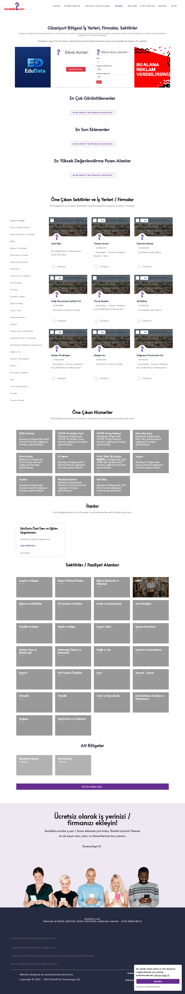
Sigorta (13, 365)
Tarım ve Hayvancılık (18, 386)
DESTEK (174, 6)
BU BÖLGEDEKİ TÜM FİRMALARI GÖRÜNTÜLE (92, 112)
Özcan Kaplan (101, 301)
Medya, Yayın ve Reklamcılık (21, 331)
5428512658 (144, 248)
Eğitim (12, 241)
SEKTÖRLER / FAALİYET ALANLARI (97, 6)
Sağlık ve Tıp (15, 352)
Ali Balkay (142, 301)
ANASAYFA (56, 6)
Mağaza (13, 324)
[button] (92, 786)
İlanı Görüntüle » (28, 546)
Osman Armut (101, 243)
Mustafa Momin (145, 243)
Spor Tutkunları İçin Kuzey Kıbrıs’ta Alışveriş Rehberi (34, 964)
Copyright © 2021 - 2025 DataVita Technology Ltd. (50, 979)
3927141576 (143, 359)
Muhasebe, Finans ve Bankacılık (23, 338)
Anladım (158, 981)
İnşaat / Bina (15, 310)
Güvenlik (13, 289)
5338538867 (58, 305)
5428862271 (101, 248)
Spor (12, 379)
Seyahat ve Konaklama (19, 358)
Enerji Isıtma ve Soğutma (20, 276)
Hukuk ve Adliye (16, 303)
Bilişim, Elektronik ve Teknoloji (22, 234)
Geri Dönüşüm (16, 282)
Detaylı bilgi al (161, 975)
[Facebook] (92, 930)
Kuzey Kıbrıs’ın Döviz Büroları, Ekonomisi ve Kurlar (33, 938)
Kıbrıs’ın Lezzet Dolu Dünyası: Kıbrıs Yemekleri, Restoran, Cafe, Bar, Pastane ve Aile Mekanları (53, 956)
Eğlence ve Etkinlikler (18, 248)
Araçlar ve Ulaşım (17, 220)
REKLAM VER (132, 6)
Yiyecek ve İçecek (17, 400)
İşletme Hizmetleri (17, 317)
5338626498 (58, 359)
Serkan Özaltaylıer (60, 355)
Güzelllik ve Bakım (17, 296)
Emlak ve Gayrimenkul (19, 262)
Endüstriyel (14, 269)
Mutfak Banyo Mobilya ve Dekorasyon (26, 345)
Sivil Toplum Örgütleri (19, 372)
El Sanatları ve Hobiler (19, 255)
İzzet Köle (56, 243)
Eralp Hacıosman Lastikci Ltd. (66, 301)
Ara (102, 220)
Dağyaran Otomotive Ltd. (150, 355)
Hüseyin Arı (99, 355)
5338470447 (101, 359)
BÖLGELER (118, 6)
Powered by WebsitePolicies (148, 987)
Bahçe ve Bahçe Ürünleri (20, 227)
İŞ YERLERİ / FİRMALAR (72, 6)
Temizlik (13, 393)
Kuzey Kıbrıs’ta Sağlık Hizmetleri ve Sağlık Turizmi (34, 948)
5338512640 (144, 305)
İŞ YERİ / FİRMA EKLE (147, 6)
